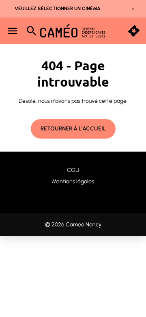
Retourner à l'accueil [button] (73, 128)
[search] (31, 30)
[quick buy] (134, 31)
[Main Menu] (12, 31)
